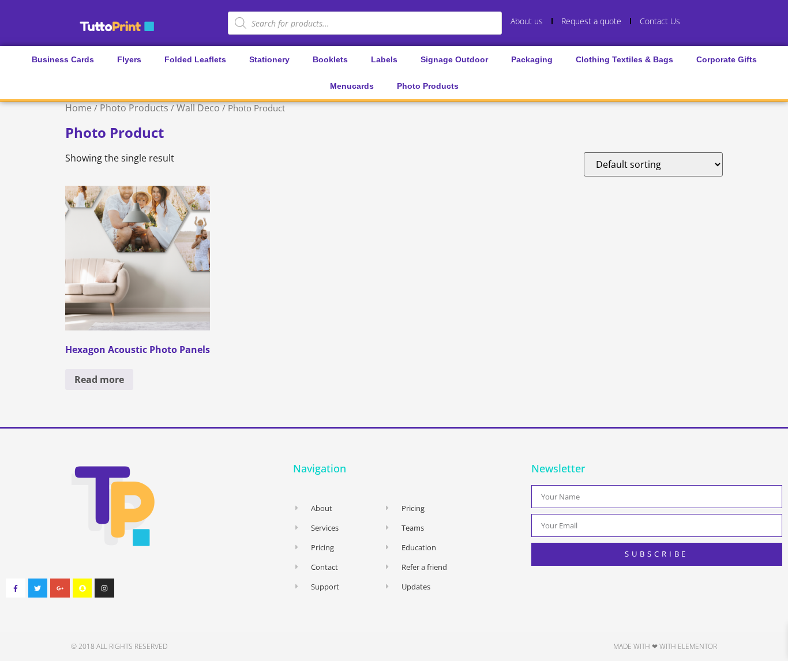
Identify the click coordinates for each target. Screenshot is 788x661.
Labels (384, 59)
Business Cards (63, 59)
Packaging (532, 59)
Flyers (129, 59)
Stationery (269, 59)
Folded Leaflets (195, 59)
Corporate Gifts (726, 59)
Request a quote (591, 21)
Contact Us (660, 21)
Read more (99, 379)
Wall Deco (198, 108)
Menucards (352, 86)
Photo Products (428, 86)
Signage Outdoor (454, 59)
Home (78, 108)
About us (527, 21)
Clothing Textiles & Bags (624, 59)
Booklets (330, 59)
